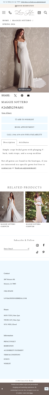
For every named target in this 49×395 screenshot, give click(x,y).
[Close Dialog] (2, 389)
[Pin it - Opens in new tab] (22, 95)
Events (6, 359)
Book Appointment (24, 127)
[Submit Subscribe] (28, 249)
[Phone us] (10, 13)
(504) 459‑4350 (8, 291)
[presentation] (15, 207)
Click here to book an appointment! (33, 2)
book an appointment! (25, 168)
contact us (6, 168)
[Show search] (45, 13)
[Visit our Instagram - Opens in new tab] (37, 245)
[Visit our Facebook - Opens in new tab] (43, 245)
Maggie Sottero (21, 20)
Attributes (24, 142)
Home (5, 20)
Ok (47, 389)
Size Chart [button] (7, 113)
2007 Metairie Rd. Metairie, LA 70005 (10, 281)
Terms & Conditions (12, 355)
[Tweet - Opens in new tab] (15, 95)
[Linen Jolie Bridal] (24, 12)
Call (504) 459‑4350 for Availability (24, 135)
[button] (3, 12)
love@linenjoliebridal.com (15, 298)
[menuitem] (3, 12)
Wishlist (7, 364)
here (31, 393)
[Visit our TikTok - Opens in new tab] (37, 252)
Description (9, 142)
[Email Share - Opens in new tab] (28, 95)
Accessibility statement (13, 350)
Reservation (9, 346)
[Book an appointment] (39, 13)
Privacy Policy (10, 341)
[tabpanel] (24, 59)
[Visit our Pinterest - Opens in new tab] (43, 252)
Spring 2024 (8, 24)
